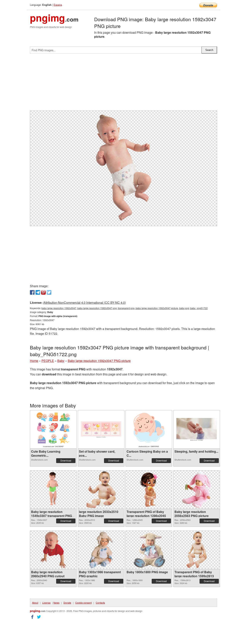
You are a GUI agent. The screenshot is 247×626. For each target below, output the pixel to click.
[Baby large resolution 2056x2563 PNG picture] (196, 489)
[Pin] (43, 292)
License (46, 602)
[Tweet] (49, 292)
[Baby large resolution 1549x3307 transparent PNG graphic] (53, 489)
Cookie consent (83, 602)
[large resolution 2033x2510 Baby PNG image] (101, 489)
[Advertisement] (123, 84)
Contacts (100, 602)
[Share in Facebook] (32, 292)
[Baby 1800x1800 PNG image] (148, 550)
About (35, 602)
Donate (67, 602)
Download (65, 460)
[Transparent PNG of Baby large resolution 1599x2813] (196, 550)
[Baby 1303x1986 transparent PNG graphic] (101, 550)
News (56, 602)
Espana (58, 5)
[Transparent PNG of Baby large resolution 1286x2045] (148, 489)
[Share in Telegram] (38, 292)
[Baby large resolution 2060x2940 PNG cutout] (53, 550)
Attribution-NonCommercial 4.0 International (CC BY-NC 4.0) (84, 302)
